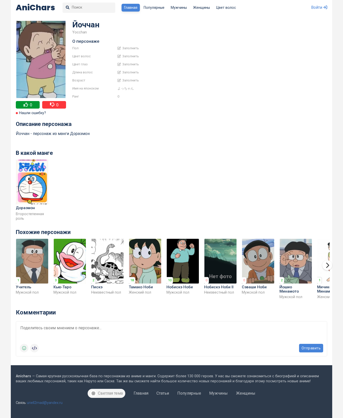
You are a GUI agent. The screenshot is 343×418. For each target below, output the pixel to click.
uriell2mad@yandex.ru (45, 403)
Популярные (154, 8)
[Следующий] (327, 265)
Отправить (311, 348)
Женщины (201, 8)
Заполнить (130, 48)
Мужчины (179, 8)
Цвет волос (226, 8)
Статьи (162, 393)
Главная (130, 8)
